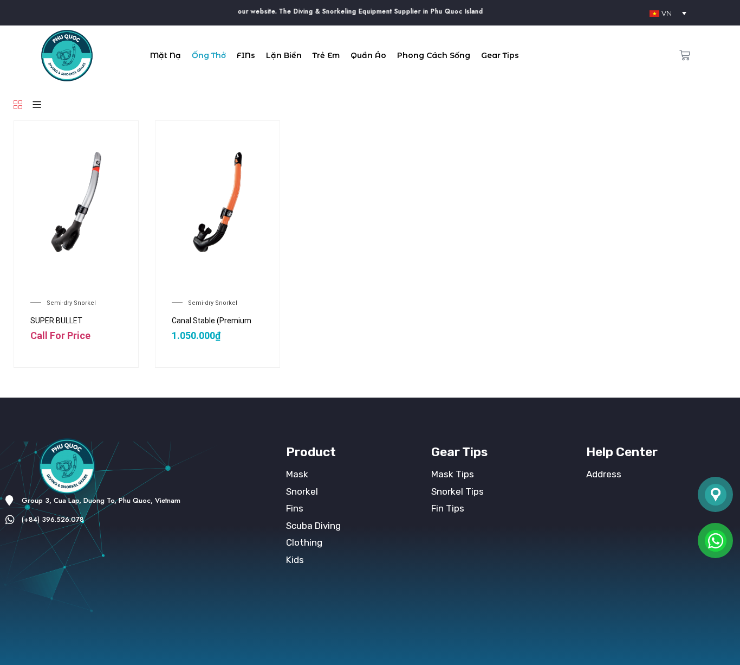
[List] (37, 105)
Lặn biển (284, 55)
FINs (246, 55)
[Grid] (18, 105)
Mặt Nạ (165, 55)
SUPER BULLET (56, 320)
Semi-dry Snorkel (71, 303)
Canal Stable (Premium (211, 320)
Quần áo (368, 55)
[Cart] (685, 55)
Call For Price (60, 335)
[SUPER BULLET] (76, 202)
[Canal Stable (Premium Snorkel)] (217, 202)
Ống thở (209, 55)
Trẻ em (326, 55)
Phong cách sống (433, 55)
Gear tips (500, 55)
